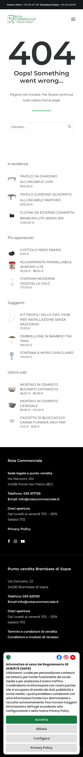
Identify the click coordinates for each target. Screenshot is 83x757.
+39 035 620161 (68, 4)
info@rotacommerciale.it (39, 499)
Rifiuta (41, 729)
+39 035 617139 (31, 4)
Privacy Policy (41, 748)
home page (51, 100)
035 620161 (31, 596)
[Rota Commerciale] (22, 19)
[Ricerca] (41, 126)
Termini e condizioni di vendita (32, 631)
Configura (41, 738)
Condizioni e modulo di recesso (33, 637)
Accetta (41, 720)
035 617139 (31, 493)
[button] (73, 19)
